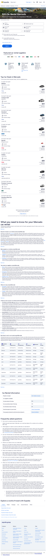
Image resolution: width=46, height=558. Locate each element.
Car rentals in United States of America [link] (18, 542)
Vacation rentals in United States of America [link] (17, 534)
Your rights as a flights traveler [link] (40, 541)
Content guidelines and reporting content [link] (28, 543)
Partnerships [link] (4, 534)
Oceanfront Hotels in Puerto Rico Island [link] (8, 514)
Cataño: (4, 291)
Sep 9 (6, 28)
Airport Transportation (36, 409)
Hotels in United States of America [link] (17, 532)
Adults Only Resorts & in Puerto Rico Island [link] (9, 517)
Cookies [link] (25, 530)
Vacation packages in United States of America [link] (17, 537)
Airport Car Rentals (35, 412)
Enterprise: (4, 271)
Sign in (40, 2)
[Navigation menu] (44, 2)
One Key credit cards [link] (16, 548)
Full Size (35, 395)
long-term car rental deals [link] (13, 460)
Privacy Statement (38, 553)
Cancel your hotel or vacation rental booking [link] (40, 531)
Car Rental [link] (7, 5)
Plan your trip (43, 5)
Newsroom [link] (4, 535)
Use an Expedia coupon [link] (39, 536)
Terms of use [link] (26, 532)
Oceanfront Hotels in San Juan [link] (7, 512)
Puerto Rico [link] (12, 5)
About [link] (3, 528)
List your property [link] (5, 532)
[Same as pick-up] (33, 23)
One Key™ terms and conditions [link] (27, 534)
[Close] (44, 552)
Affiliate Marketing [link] (5, 541)
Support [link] (36, 528)
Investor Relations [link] (5, 537)
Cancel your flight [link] (38, 533)
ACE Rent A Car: (5, 276)
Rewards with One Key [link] (16, 546)
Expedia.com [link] (3, 5)
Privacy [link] (25, 528)
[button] (23, 42)
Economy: (4, 258)
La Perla (7, 241)
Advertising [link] (4, 539)
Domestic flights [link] (15, 539)
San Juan (12, 233)
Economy (38, 395)
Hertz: (3, 267)
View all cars (23, 213)
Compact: (4, 254)
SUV (32, 395)
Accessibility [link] (26, 538)
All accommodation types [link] (17, 544)
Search (7, 46)
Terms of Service (6, 554)
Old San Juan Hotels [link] (5, 510)
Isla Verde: (4, 286)
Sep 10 (27, 28)
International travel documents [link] (38, 539)
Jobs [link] (2, 530)
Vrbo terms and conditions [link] (28, 536)
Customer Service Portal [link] (8, 432)
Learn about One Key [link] (25, 71)
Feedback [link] (3, 543)
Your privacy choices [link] (27, 540)
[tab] (3, 504)
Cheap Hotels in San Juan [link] (6, 508)
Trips (34, 2)
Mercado (7, 24)
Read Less (2, 229)
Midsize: (4, 250)
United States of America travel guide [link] (17, 529)
